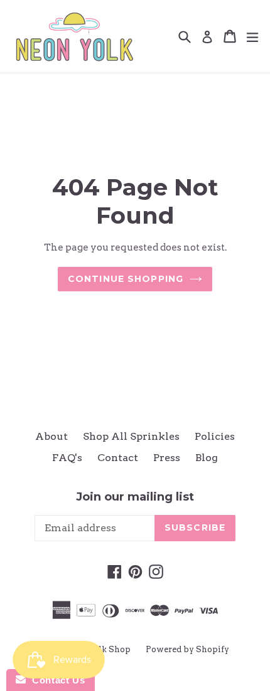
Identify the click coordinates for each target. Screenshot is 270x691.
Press (166, 458)
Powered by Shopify (187, 649)
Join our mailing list (135, 497)
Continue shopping (125, 278)
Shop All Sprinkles (131, 436)
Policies (215, 436)
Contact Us (55, 680)
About (51, 436)
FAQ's (67, 458)
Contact (117, 458)
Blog (206, 458)
